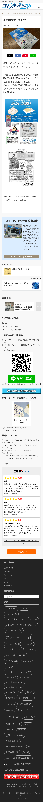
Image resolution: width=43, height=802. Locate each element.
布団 (28, 717)
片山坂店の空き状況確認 (21, 256)
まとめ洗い (14, 630)
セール (29, 649)
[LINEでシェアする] (33, 55)
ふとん (33, 619)
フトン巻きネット (14, 687)
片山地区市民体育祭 (14, 746)
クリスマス (27, 644)
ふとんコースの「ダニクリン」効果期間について (19, 440)
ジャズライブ (13, 649)
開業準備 (23, 757)
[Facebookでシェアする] (18, 55)
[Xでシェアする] (10, 55)
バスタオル (10, 677)
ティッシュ (27, 661)
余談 (6, 578)
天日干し (9, 710)
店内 (28, 724)
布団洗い (13, 724)
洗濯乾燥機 (12, 741)
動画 (6, 582)
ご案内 (7, 571)
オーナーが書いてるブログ (18, 764)
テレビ (9, 667)
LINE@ (11, 608)
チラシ (12, 661)
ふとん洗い (12, 624)
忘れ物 (9, 730)
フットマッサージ (25, 677)
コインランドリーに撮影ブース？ (14, 456)
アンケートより (9, 575)
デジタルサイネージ (18, 672)
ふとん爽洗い (29, 625)
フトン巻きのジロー (14, 682)
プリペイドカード (14, 692)
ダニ (20, 654)
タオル (9, 655)
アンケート (18, 637)
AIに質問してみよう (21, 552)
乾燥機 (12, 697)
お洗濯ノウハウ (9, 568)
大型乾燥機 (24, 704)
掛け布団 (21, 730)
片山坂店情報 (9, 586)
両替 (29, 692)
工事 (12, 717)
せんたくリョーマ (15, 619)
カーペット (11, 644)
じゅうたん (11, 614)
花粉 (26, 752)
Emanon (26, 799)
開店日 (9, 758)
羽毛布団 (12, 751)
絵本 (31, 746)
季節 (22, 710)
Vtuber (24, 609)
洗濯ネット (14, 735)
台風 (9, 704)
